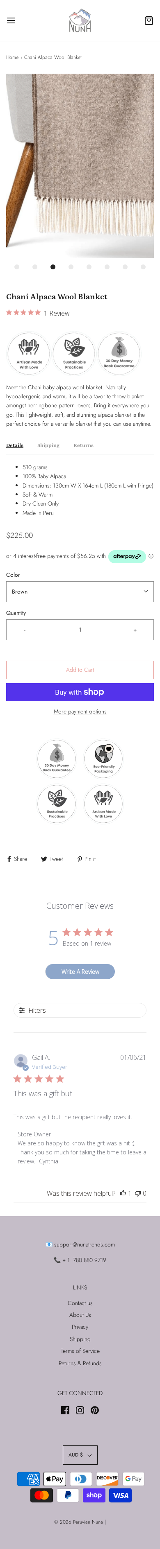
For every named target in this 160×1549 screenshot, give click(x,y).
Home (12, 57)
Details (14, 446)
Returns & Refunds (80, 1363)
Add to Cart (80, 670)
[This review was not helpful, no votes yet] (138, 1193)
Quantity (16, 613)
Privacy (80, 1327)
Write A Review (80, 971)
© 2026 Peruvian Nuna (78, 1522)
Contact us (80, 1303)
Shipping (48, 446)
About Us (80, 1315)
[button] (80, 166)
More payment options (80, 711)
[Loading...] (80, 166)
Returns (83, 446)
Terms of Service (80, 1351)
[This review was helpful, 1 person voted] (123, 1193)
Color (13, 575)
